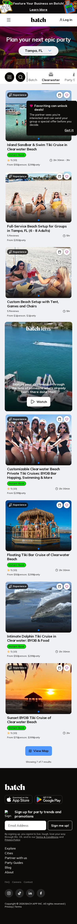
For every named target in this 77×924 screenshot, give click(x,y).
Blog (8, 867)
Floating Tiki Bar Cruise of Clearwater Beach (38, 557)
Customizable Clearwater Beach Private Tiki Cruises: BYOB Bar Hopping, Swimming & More (33, 473)
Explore (10, 848)
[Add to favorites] (67, 95)
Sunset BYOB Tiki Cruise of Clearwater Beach (29, 720)
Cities (9, 853)
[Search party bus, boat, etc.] (20, 77)
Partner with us (16, 858)
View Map (41, 751)
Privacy (9, 906)
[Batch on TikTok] (19, 893)
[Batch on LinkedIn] (30, 893)
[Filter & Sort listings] (9, 77)
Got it (69, 130)
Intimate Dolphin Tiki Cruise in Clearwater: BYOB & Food (31, 638)
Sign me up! (60, 825)
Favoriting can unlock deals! (50, 107)
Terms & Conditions (47, 837)
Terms (18, 906)
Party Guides (14, 863)
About (9, 872)
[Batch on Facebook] (41, 893)
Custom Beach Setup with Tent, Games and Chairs (33, 304)
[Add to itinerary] (59, 95)
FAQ (7, 881)
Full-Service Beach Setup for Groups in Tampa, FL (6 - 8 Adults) (37, 228)
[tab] (51, 77)
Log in (67, 20)
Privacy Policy (12, 839)
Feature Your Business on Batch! (38, 3)
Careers (16, 881)
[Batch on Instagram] (9, 893)
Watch (42, 402)
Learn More (38, 10)
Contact (28, 881)
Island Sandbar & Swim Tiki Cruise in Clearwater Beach (37, 147)
